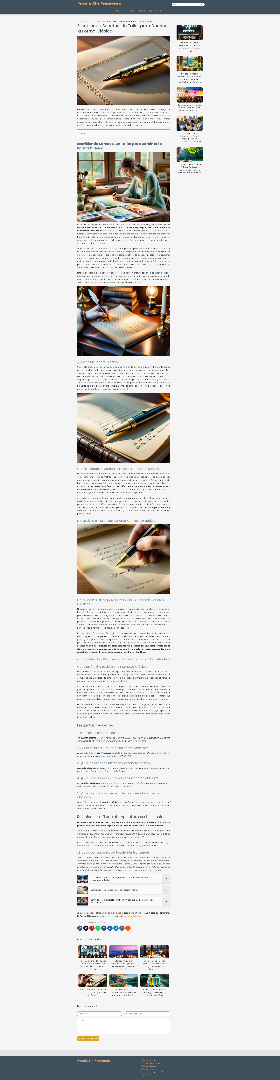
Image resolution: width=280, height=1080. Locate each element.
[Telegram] (116, 928)
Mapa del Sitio (146, 1075)
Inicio (118, 11)
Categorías (129, 11)
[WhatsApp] (98, 928)
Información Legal (148, 1060)
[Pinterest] (91, 928)
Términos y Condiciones (150, 1063)
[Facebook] (79, 928)
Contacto (159, 11)
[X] (85, 928)
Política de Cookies (148, 1066)
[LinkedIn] (110, 928)
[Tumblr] (104, 928)
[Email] (122, 928)
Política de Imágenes (149, 1069)
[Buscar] (202, 4)
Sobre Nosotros (145, 11)
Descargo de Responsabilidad (153, 1072)
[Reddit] (128, 928)
